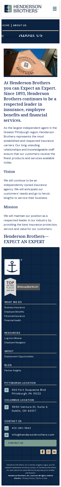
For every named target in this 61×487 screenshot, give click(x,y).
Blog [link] (8, 365)
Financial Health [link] (12, 320)
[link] (22, 8)
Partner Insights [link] (12, 370)
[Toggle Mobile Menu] (55, 9)
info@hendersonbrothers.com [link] (33, 434)
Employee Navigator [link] (15, 342)
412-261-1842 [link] (21, 428)
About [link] (9, 351)
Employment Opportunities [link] (18, 356)
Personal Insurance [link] (14, 316)
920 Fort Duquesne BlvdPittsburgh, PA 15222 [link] (29, 391)
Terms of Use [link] (41, 478)
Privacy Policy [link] (28, 478)
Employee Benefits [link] (14, 311)
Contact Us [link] (15, 443)
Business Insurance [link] (14, 307)
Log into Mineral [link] (12, 338)
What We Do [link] (13, 302)
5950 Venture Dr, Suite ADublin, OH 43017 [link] (30, 408)
